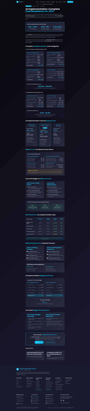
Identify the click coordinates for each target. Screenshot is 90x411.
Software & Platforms (49, 284)
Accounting (37, 388)
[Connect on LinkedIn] (63, 400)
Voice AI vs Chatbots (49, 386)
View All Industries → (39, 389)
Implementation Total (31, 295)
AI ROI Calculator (48, 388)
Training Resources (29, 385)
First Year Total (48, 295)
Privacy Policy (50, 407)
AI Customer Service (49, 384)
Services (48, 1)
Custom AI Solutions (59, 387)
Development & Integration (32, 287)
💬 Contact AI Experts (34, 401)
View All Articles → (49, 389)
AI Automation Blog (49, 381)
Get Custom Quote (39, 342)
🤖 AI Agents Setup (49, 396)
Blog (57, 1)
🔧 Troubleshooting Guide (35, 403)
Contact (64, 1)
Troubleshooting (28, 383)
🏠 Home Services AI (49, 401)
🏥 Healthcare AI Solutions (50, 403)
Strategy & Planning (31, 284)
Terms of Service (56, 407)
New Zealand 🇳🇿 (67, 383)
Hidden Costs (48, 290)
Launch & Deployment (31, 292)
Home (37, 1)
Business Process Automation (58, 382)
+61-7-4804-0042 (20, 398)
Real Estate (37, 386)
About (60, 1)
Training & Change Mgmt (31, 290)
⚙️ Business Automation (49, 398)
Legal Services (38, 384)
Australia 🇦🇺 (67, 381)
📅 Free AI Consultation (35, 396)
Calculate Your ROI (50, 342)
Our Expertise (28, 386)
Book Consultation (19, 386)
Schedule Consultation (29, 381)
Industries (53, 1)
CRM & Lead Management (60, 384)
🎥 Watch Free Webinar (34, 398)
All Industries (38, 381)
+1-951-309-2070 (20, 396)
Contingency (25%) (49, 292)
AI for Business (42, 1)
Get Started (70, 1)
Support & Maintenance (50, 287)
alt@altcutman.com (20, 403)
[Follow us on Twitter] (61, 400)
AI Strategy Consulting (59, 389)
